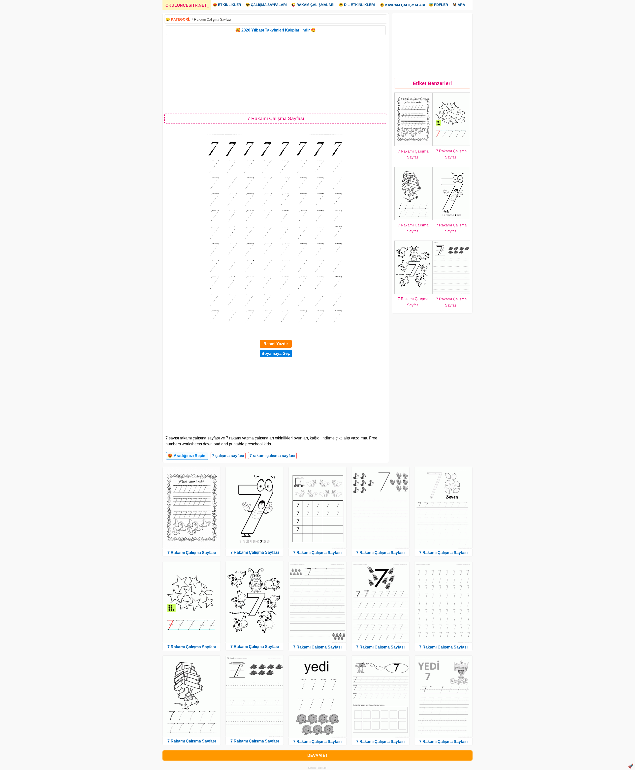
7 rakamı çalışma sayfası (272, 456)
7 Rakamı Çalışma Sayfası (211, 19)
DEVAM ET (317, 755)
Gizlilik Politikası (317, 767)
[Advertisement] (275, 74)
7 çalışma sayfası (228, 456)
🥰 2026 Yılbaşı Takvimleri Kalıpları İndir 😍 (275, 30)
